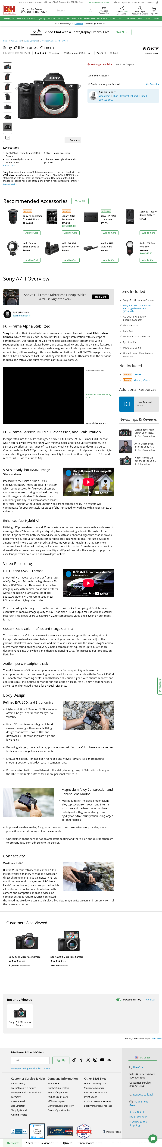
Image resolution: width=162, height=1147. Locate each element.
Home (6, 41)
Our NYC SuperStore (58, 1087)
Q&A (67, 1143)
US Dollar (145, 1057)
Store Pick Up (137, 1112)
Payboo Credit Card (58, 1096)
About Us (136, 2)
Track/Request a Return (23, 1087)
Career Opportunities (59, 1110)
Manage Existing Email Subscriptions (30, 1068)
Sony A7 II (63, 41)
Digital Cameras (31, 41)
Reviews (48, 1143)
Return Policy (18, 1083)
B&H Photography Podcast (98, 1105)
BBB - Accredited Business (19, 1131)
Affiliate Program (56, 1101)
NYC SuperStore (124, 2)
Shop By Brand (19, 1110)
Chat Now (122, 32)
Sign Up (60, 1060)
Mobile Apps (113, 1131)
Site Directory (18, 1105)
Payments (16, 1096)
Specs (29, 1143)
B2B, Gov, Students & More (30, 2)
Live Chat (150, 2)
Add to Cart (31, 232)
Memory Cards (142, 380)
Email (16, 1060)
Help (143, 2)
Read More (100, 296)
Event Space (90, 1096)
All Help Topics (19, 1114)
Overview (13, 1143)
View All (80, 201)
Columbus (79, 24)
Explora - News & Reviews (97, 1101)
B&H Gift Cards (138, 1117)
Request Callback (143, 1094)
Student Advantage (94, 1087)
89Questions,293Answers (78, 53)
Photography (16, 41)
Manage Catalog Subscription (26, 1092)
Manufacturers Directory (61, 1105)
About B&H (53, 1083)
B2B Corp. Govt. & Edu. (96, 1092)
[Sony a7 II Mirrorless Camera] (48, 95)
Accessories (87, 1143)
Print (115, 53)
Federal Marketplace (95, 1083)
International (18, 1101)
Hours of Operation (58, 1092)
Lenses (137, 374)
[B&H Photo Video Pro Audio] (11, 9)
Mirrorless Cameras (48, 41)
